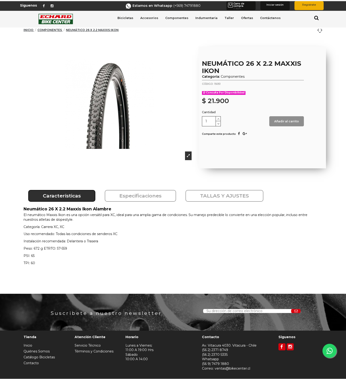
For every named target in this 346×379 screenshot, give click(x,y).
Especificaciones (140, 196)
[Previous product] (319, 30)
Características (62, 196)
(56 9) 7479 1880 (215, 364)
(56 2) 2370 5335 (215, 354)
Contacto (31, 363)
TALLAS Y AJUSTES (224, 196)
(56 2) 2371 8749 (215, 350)
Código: (207, 83)
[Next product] (321, 30)
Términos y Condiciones (94, 351)
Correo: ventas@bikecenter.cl (226, 368)
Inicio (28, 345)
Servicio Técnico (88, 345)
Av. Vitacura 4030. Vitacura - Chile (229, 345)
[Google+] (245, 133)
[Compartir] (239, 133)
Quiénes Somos (37, 351)
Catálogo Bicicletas (39, 357)
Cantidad (209, 112)
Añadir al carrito (286, 121)
